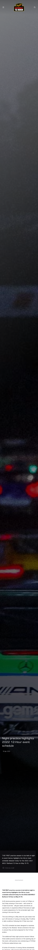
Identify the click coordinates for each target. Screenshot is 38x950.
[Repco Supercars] (19, 7)
